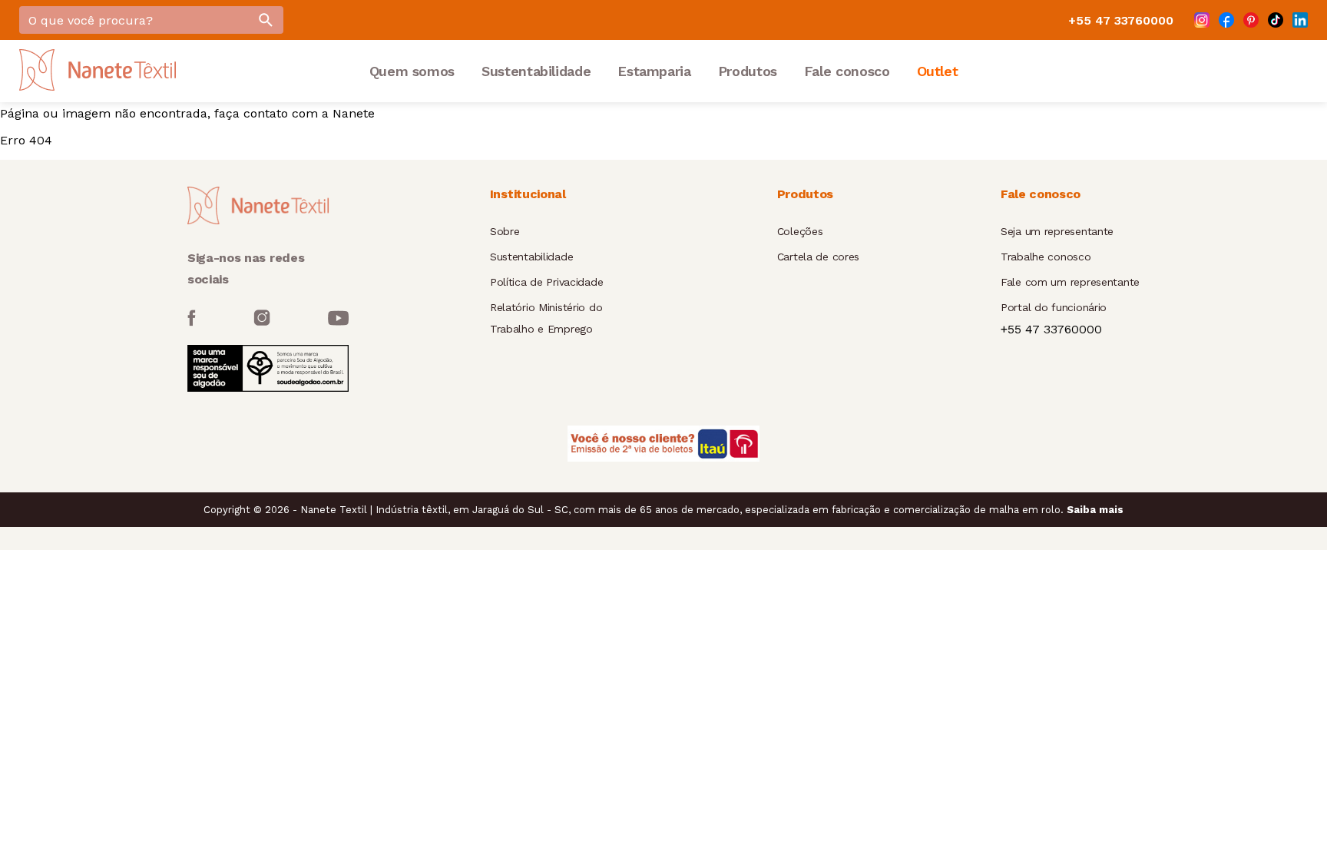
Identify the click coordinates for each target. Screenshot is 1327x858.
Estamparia (653, 71)
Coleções (800, 231)
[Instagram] (1202, 20)
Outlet (937, 71)
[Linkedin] (1300, 20)
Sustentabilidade (536, 71)
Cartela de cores (818, 256)
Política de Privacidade (547, 282)
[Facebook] (1226, 20)
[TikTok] (1275, 20)
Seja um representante (1057, 231)
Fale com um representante (1070, 282)
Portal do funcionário (1054, 307)
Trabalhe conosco (1046, 256)
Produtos (747, 71)
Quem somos (412, 71)
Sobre (505, 231)
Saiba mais (1095, 509)
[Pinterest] (1251, 20)
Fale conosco (847, 71)
